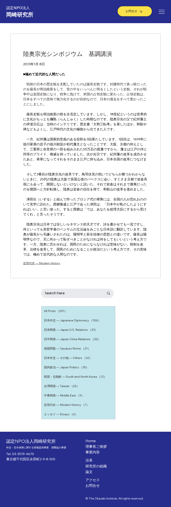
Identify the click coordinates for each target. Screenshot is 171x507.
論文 (89, 471)
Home (91, 441)
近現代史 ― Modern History (41, 263)
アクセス (93, 480)
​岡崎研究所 (19, 14)
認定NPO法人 (18, 7)
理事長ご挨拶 (96, 446)
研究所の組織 (96, 466)
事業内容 (93, 452)
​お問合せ (93, 485)
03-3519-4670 (23, 454)
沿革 (89, 460)
